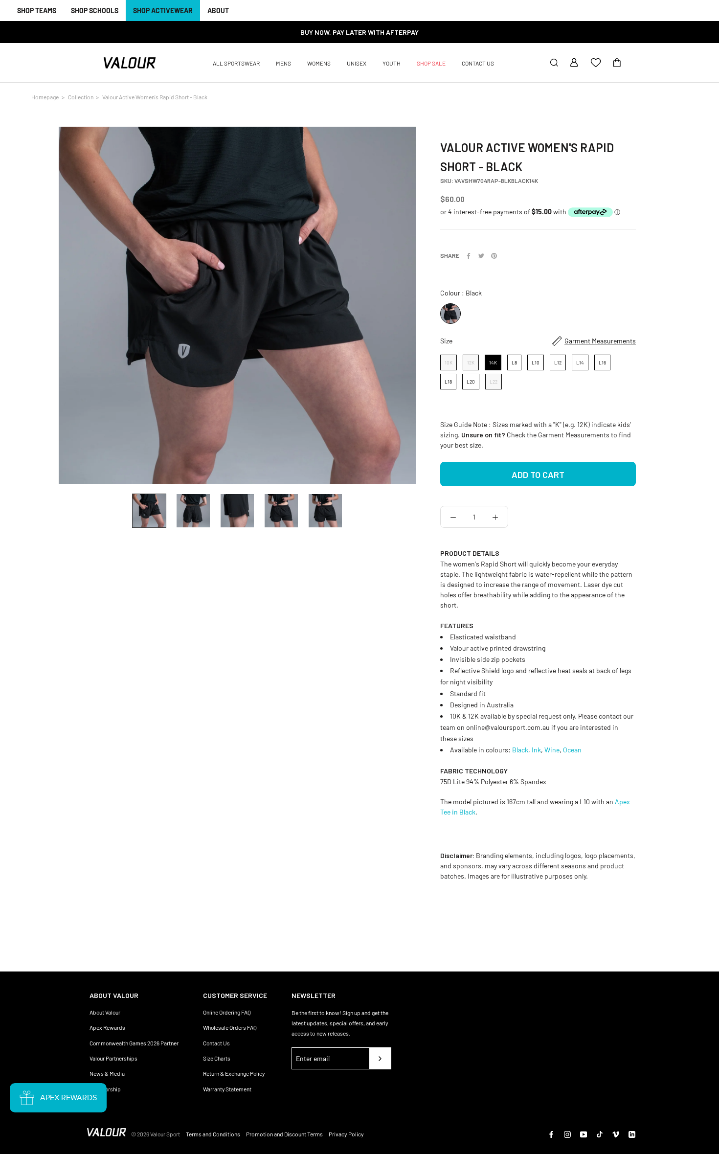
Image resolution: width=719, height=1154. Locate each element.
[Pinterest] (494, 256)
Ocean (572, 750)
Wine (552, 750)
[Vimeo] (615, 1133)
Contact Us (216, 1043)
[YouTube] (583, 1133)
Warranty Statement (227, 1089)
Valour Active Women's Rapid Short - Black (154, 96)
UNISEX (356, 63)
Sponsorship (105, 1089)
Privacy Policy (346, 1134)
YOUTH (391, 63)
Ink (536, 750)
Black (520, 750)
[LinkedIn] (632, 1133)
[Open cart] (617, 63)
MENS (283, 63)
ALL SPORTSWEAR (236, 63)
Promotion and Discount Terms (284, 1134)
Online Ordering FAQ (227, 1012)
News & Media (107, 1073)
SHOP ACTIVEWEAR (163, 10)
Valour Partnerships (113, 1058)
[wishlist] (595, 63)
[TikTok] (599, 1133)
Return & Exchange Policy (234, 1073)
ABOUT (218, 10)
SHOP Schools (94, 10)
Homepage (45, 96)
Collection (80, 96)
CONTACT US (478, 63)
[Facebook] (469, 256)
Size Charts (216, 1058)
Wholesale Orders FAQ (230, 1027)
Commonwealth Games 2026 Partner (134, 1043)
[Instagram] (567, 1133)
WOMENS (319, 63)
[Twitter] (481, 256)
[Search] (554, 63)
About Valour (105, 1012)
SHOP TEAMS (36, 10)
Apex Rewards (107, 1027)
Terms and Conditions (213, 1134)
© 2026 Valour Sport (155, 1134)
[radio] (450, 313)
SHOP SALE (431, 63)
